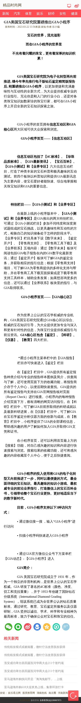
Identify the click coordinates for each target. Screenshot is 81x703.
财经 (51, 13)
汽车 (17, 13)
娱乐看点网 (14, 692)
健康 (74, 13)
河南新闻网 (64, 692)
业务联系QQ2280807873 (50, 700)
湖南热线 (42, 692)
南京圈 (52, 692)
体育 (28, 13)
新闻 (5, 13)
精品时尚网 (25, 700)
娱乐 (40, 13)
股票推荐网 (28, 692)
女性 (62, 13)
